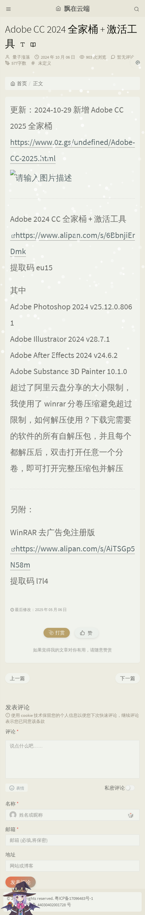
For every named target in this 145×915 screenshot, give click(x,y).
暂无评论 (126, 57)
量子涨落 (21, 57)
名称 (12, 803)
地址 (10, 854)
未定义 (44, 63)
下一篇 (127, 678)
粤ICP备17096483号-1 (74, 898)
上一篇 (17, 678)
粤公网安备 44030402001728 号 (42, 905)
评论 (12, 731)
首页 (22, 83)
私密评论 (115, 788)
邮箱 (12, 829)
